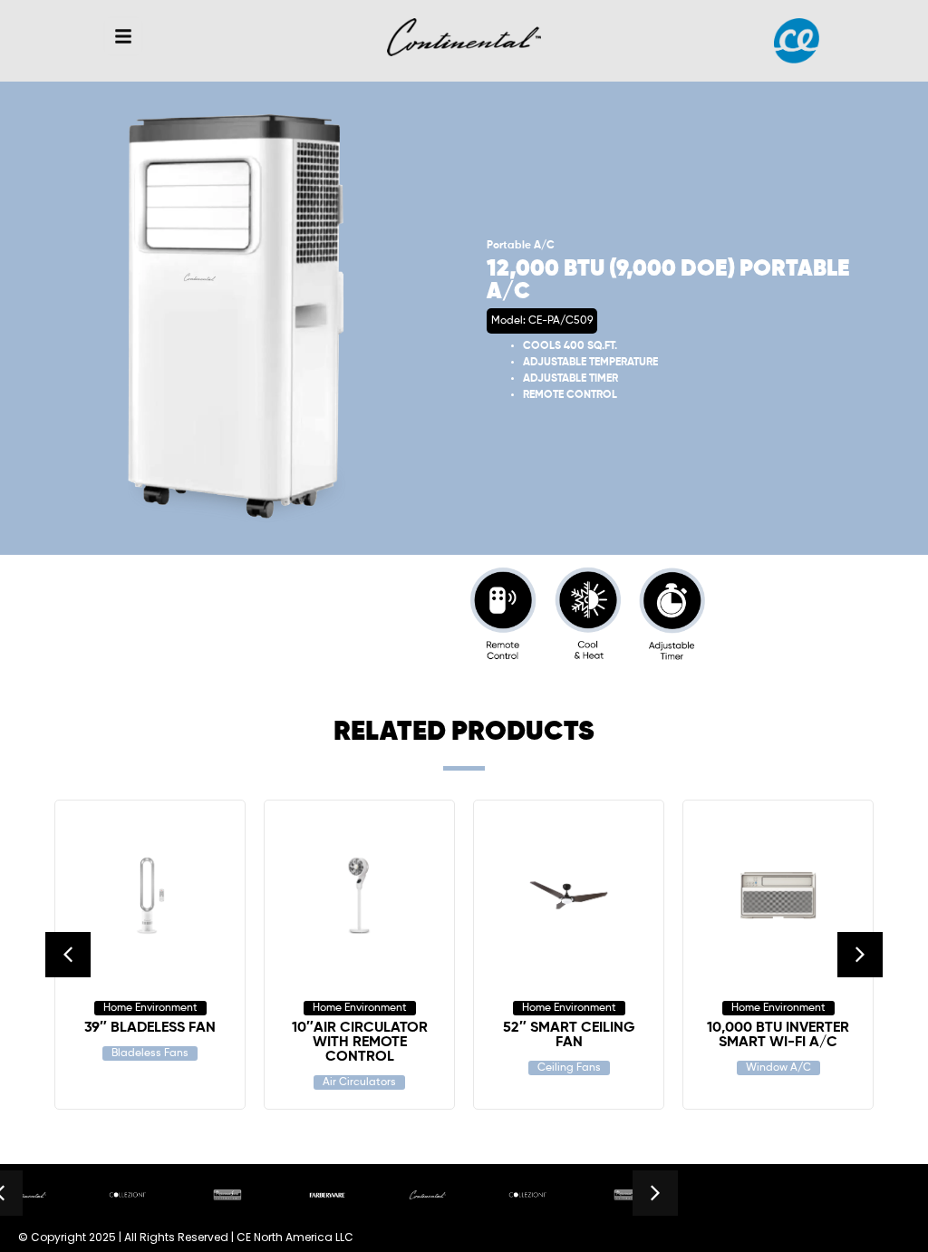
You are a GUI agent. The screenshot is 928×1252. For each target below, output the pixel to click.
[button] (123, 36)
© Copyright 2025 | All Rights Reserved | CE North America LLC (185, 1237)
